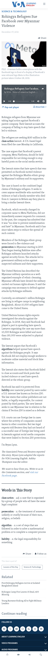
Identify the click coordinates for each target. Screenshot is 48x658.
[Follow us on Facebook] (4, 628)
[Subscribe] (41, 628)
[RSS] (28, 628)
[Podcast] (34, 628)
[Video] (19, 654)
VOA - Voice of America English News (24, 92)
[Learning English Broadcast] (30, 654)
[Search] (41, 654)
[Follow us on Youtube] (16, 628)
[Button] (42, 38)
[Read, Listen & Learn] (7, 654)
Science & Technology (14, 11)
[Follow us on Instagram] (22, 628)
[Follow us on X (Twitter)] (10, 628)
